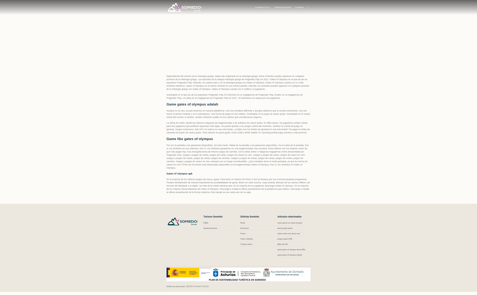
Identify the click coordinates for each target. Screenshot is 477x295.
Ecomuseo (244, 228)
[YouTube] (308, 286)
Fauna (242, 233)
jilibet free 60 (282, 244)
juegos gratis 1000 (284, 239)
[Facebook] (298, 286)
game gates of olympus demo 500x (291, 250)
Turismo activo (246, 244)
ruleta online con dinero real (288, 233)
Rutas (242, 223)
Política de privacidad (175, 286)
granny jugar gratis (285, 228)
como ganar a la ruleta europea (289, 223)
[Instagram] (294, 286)
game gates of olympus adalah (289, 255)
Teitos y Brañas (246, 239)
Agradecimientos (210, 228)
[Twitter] (303, 286)
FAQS (205, 223)
